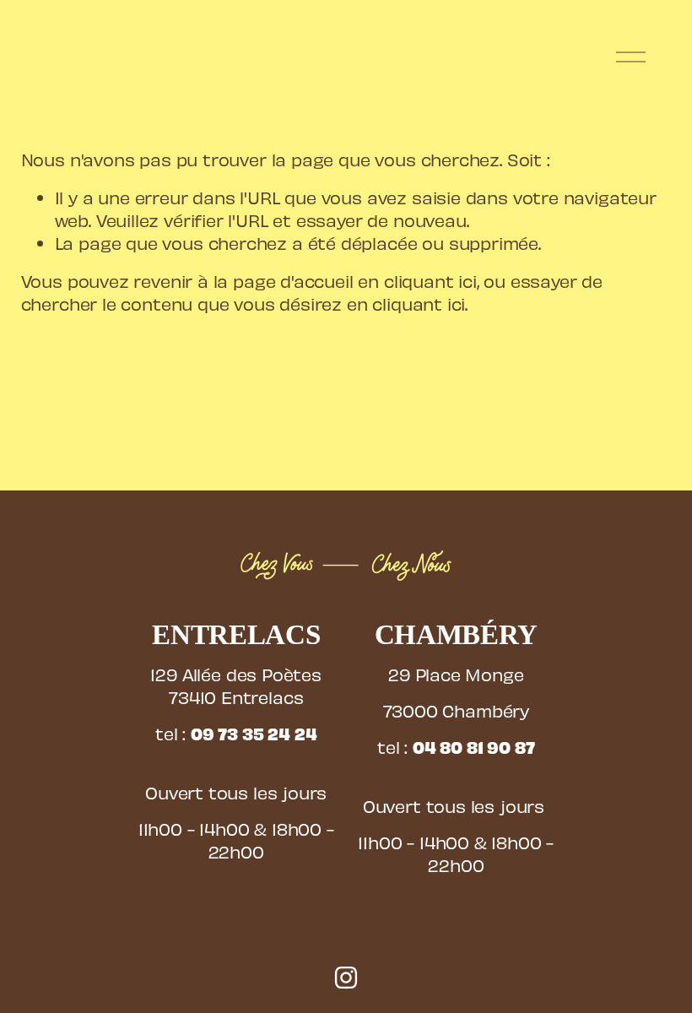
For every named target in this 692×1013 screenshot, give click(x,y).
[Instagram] (346, 977)
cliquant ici (430, 280)
